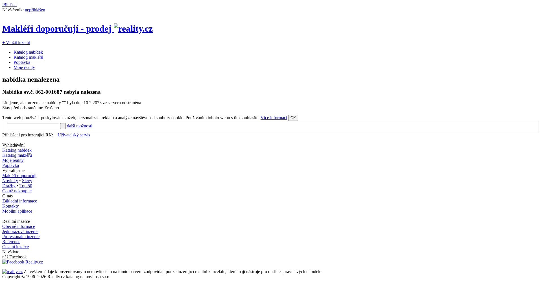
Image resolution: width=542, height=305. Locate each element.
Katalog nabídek (28, 52)
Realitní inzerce (16, 221)
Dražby (9, 185)
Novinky (10, 180)
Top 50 (25, 185)
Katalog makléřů (28, 57)
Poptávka (22, 62)
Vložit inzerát (16, 42)
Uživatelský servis (74, 134)
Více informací (274, 117)
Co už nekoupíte (17, 190)
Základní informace (19, 201)
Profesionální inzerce (21, 236)
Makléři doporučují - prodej (58, 28)
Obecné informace (18, 226)
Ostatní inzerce (15, 246)
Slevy (27, 180)
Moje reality (24, 67)
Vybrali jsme (13, 170)
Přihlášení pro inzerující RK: (27, 134)
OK (293, 118)
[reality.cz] (12, 271)
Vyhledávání (13, 145)
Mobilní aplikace (17, 211)
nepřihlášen (35, 9)
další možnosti (79, 125)
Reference (11, 241)
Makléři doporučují (19, 175)
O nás (7, 195)
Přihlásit (9, 4)
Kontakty (10, 206)
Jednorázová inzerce (20, 231)
